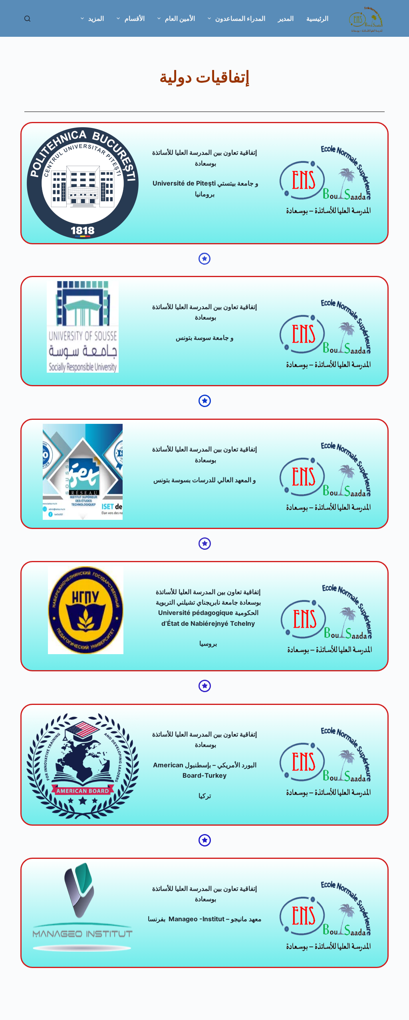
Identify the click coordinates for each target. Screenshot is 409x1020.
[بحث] (27, 19)
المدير (286, 18)
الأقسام (135, 18)
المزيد (96, 18)
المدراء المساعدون (240, 18)
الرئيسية (317, 18)
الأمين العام (180, 18)
